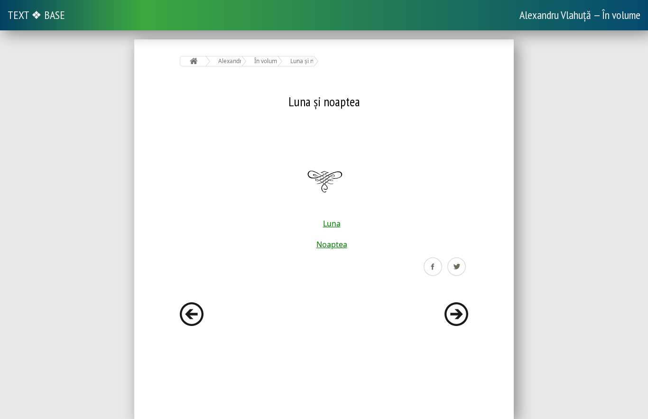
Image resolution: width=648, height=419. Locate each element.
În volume (266, 61)
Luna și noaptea (302, 61)
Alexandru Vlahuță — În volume (579, 15)
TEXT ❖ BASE (36, 15)
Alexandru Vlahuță (229, 61)
